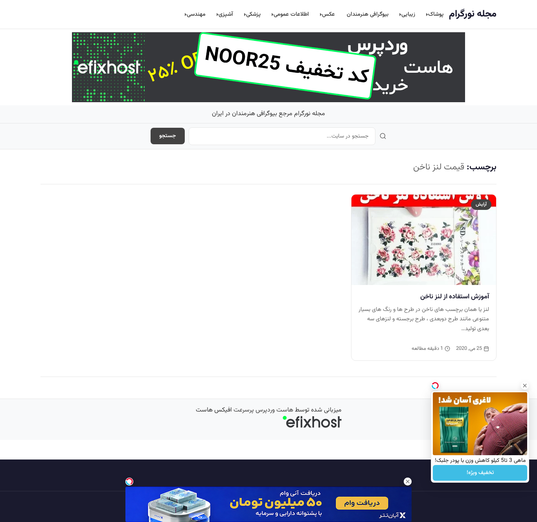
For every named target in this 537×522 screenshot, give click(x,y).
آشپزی (226, 14)
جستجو (167, 136)
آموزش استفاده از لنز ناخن (454, 297)
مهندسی (196, 14)
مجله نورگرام (473, 14)
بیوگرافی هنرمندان (367, 14)
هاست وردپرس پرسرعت (263, 410)
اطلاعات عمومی (291, 14)
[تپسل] (129, 481)
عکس (328, 14)
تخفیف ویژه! (480, 473)
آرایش (481, 204)
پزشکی (253, 14)
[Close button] (525, 386)
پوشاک (435, 14)
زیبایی (408, 14)
